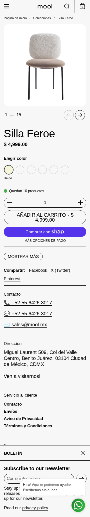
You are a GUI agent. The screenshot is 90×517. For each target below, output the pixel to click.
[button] (66, 6)
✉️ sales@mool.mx (25, 324)
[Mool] (45, 6)
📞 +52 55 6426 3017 (28, 302)
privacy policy (35, 508)
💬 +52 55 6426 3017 (28, 313)
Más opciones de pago (45, 241)
